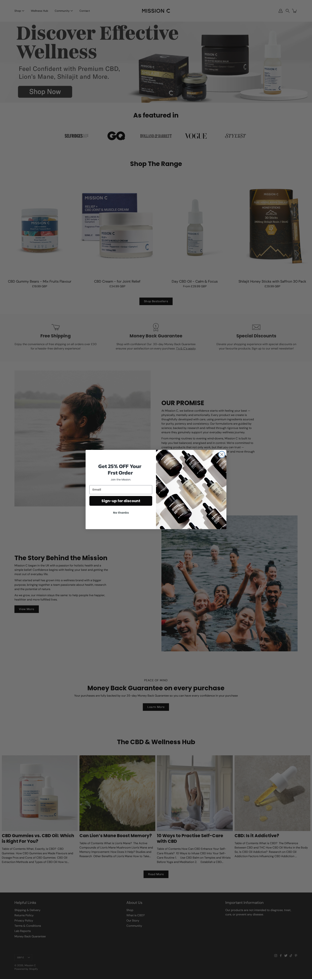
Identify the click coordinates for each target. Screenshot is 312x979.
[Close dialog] (222, 454)
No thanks (121, 513)
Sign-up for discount (120, 500)
